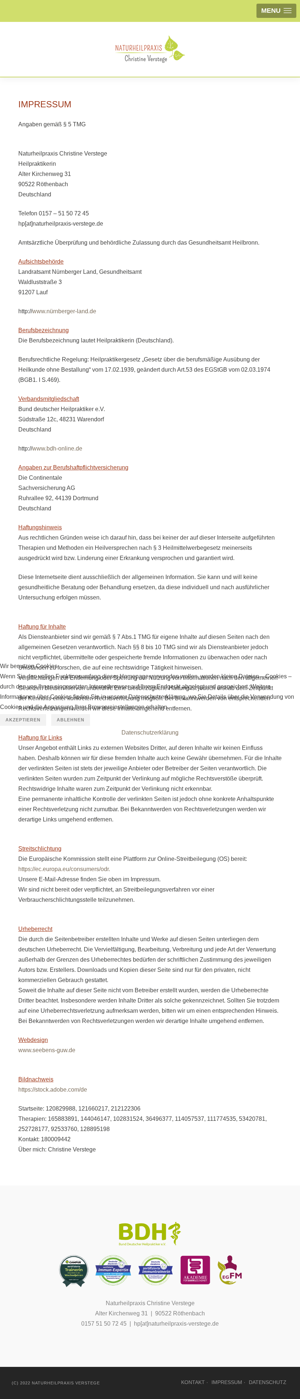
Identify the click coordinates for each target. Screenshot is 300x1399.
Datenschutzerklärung (150, 732)
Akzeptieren (23, 720)
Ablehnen (71, 720)
